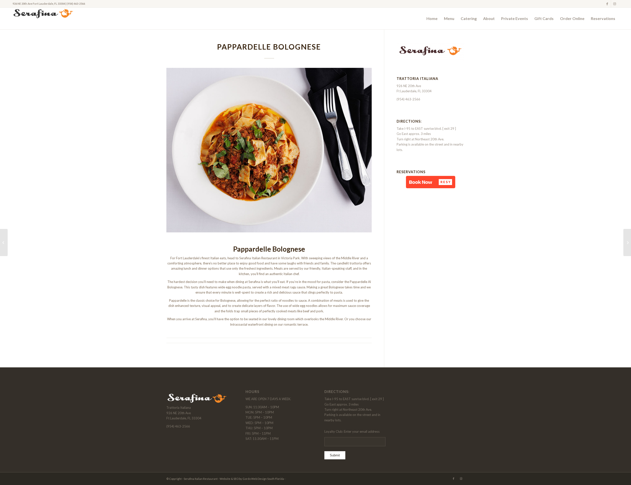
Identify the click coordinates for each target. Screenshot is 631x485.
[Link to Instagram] (614, 3)
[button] (430, 182)
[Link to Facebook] (607, 3)
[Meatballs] (627, 242)
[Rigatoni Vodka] (4, 242)
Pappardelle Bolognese (269, 46)
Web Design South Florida (267, 478)
